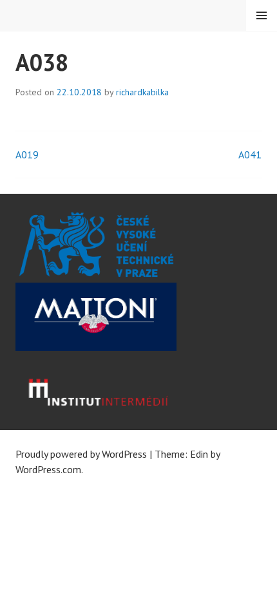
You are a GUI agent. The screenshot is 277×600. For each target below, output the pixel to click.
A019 (27, 154)
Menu (261, 15)
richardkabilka (142, 92)
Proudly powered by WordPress (81, 453)
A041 (250, 154)
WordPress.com (48, 469)
